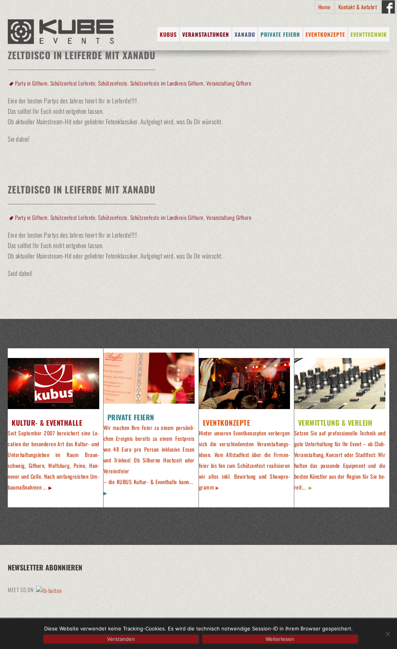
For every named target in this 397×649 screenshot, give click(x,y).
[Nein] (387, 634)
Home (324, 7)
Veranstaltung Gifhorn (229, 83)
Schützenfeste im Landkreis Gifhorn (167, 83)
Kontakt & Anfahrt (357, 7)
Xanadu (245, 34)
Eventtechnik (368, 34)
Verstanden (121, 639)
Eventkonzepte (325, 34)
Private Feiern (280, 34)
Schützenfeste (113, 83)
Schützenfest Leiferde (73, 83)
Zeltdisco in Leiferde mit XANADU (81, 189)
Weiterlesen (280, 639)
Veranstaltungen (205, 34)
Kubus (168, 34)
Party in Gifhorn (31, 83)
